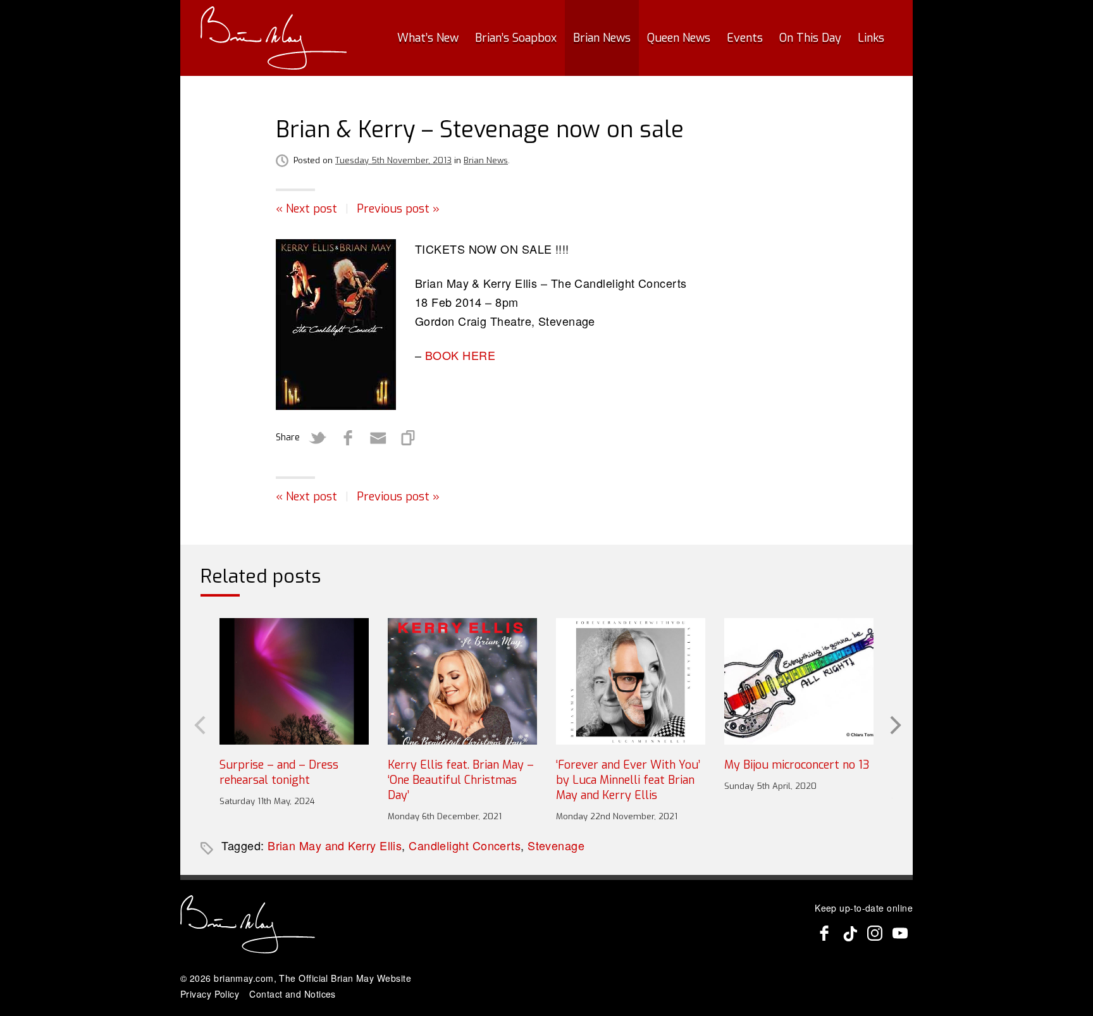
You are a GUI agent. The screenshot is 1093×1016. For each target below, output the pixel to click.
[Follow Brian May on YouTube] (900, 933)
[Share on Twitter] (317, 437)
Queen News (678, 38)
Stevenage (556, 845)
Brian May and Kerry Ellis (335, 845)
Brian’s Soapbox (516, 38)
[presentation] (198, 723)
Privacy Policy (209, 994)
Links (871, 38)
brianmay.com (243, 978)
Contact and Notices (292, 994)
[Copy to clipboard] (408, 437)
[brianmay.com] (274, 38)
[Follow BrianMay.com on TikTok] (849, 933)
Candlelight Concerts (465, 845)
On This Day (810, 38)
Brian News (602, 38)
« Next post (306, 208)
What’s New (428, 38)
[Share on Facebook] (348, 437)
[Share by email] (378, 437)
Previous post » (398, 208)
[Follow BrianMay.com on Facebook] (824, 933)
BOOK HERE (460, 355)
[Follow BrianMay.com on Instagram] (874, 933)
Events (745, 38)
